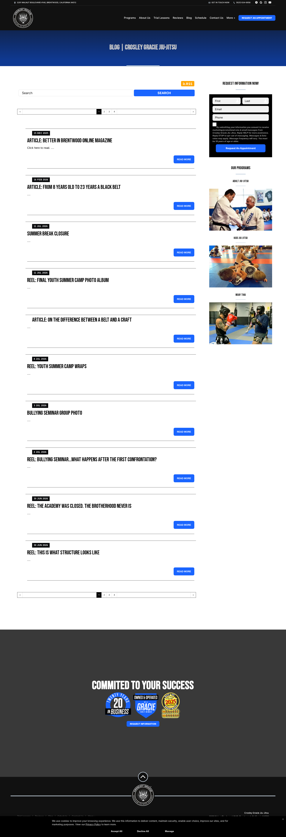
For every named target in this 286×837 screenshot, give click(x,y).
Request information (143, 724)
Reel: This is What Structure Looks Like (63, 552)
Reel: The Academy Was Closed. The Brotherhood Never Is (79, 506)
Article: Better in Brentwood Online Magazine (69, 140)
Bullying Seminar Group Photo (54, 413)
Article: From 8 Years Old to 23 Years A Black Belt (74, 187)
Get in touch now (220, 2)
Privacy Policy (93, 824)
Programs (130, 17)
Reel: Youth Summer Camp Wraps (57, 366)
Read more (184, 159)
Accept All (116, 831)
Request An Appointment (257, 18)
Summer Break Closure (48, 233)
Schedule (200, 17)
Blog (189, 17)
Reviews (178, 17)
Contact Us (216, 17)
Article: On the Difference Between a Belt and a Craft (82, 319)
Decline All (143, 831)
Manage (169, 831)
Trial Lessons (161, 17)
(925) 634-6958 (243, 2)
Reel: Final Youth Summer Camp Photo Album (68, 280)
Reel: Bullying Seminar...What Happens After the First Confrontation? (92, 459)
